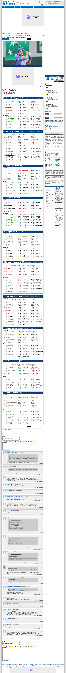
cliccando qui (58, 1)
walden (8, 566)
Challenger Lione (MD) (23, 296)
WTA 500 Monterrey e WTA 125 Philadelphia (59, 208)
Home (3, 6)
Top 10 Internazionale (55, 153)
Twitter (42, 4)
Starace (46, 182)
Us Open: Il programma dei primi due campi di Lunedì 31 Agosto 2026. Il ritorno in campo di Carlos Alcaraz (56, 121)
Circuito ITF (57, 171)
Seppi (56, 181)
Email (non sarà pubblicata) (7, 438)
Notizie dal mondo (52, 179)
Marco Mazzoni (59, 176)
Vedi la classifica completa (49, 166)
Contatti (51, 6)
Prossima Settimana (56, 85)
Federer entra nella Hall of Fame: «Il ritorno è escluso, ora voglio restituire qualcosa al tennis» (56, 118)
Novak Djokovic (60, 178)
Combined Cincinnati (58, 225)
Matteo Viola (58, 177)
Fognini (46, 173)
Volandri (59, 182)
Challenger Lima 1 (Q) (23, 393)
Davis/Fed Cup (40, 6)
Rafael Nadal (52, 180)
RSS (41, 1)
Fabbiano (54, 172)
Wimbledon (47, 183)
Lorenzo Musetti (53, 176)
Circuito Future (52, 171)
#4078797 (12, 497)
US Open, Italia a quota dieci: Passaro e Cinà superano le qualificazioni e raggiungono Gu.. (54, 149)
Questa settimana (48, 85)
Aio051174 (9, 618)
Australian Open (48, 170)
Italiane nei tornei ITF (55, 173)
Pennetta (46, 180)
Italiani (22, 6)
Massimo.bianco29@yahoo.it (18, 522)
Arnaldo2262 (9, 510)
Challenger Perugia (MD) (23, 165)
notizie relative (56, 92)
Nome (3, 436)
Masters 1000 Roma (48, 177)
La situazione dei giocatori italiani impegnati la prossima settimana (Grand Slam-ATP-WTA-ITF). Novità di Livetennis (59, 193)
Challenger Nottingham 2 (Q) (22, 131)
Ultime (47, 126)
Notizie (6, 6)
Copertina (23, 33)
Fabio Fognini (58, 172)
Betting (12, 6)
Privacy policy (31, 664)
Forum (42, 5)
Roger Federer (61, 180)
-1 (41, 500)
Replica (35, 463)
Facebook (42, 2)
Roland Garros (48, 181)
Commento (4, 442)
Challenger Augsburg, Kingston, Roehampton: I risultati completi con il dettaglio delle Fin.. (54, 134)
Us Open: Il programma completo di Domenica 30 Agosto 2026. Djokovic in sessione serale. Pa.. (54, 143)
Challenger (31, 6)
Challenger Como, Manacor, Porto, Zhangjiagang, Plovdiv (59, 188)
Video (45, 6)
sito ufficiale (52, 92)
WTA (27, 6)
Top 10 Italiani (48, 153)
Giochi (48, 6)
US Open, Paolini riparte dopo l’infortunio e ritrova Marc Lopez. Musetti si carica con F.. (54, 140)
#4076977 (16, 525)
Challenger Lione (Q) (22, 328)
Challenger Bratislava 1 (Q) (23, 262)
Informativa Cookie (37, 664)
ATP (25, 6)
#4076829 (14, 611)
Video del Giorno (53, 182)
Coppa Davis (61, 171)
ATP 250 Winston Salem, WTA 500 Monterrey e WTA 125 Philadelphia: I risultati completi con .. (54, 137)
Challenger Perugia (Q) (23, 197)
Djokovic (49, 172)
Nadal (46, 178)
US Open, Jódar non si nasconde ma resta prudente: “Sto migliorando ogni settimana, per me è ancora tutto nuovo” (56, 114)
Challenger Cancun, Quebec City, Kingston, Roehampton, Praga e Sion (59, 219)
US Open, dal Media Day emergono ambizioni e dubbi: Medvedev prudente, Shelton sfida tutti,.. (54, 128)
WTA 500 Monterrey (58, 222)
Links (27, 664)
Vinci (57, 182)
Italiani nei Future (56, 175)
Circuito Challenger (8, 429)
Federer (62, 172)
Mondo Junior (62, 177)
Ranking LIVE (17, 6)
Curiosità (46, 172)
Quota (38, 463)
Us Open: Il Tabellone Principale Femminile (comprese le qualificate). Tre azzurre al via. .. (54, 146)
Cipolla (58, 170)
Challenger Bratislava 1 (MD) (23, 232)
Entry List (35, 6)
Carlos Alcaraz (55, 170)
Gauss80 (9, 503)
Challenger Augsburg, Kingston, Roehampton (58, 213)
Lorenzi (49, 176)
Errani (52, 172)
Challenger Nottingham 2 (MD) (23, 98)
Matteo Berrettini (53, 177)
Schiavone (53, 181)
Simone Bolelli (60, 181)
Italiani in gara (17, 664)
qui (58, 3)
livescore (49, 92)
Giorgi (49, 173)
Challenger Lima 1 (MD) (22, 361)
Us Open (49, 182)
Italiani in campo (48, 175)
